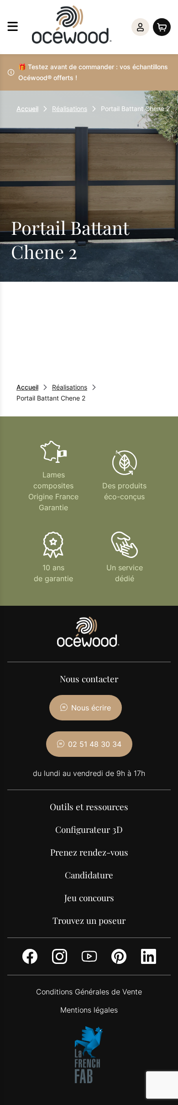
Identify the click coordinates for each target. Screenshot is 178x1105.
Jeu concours (89, 897)
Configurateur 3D (89, 829)
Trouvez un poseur (89, 920)
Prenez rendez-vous (89, 852)
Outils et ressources (89, 806)
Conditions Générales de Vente (89, 991)
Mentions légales (89, 1009)
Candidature (89, 875)
